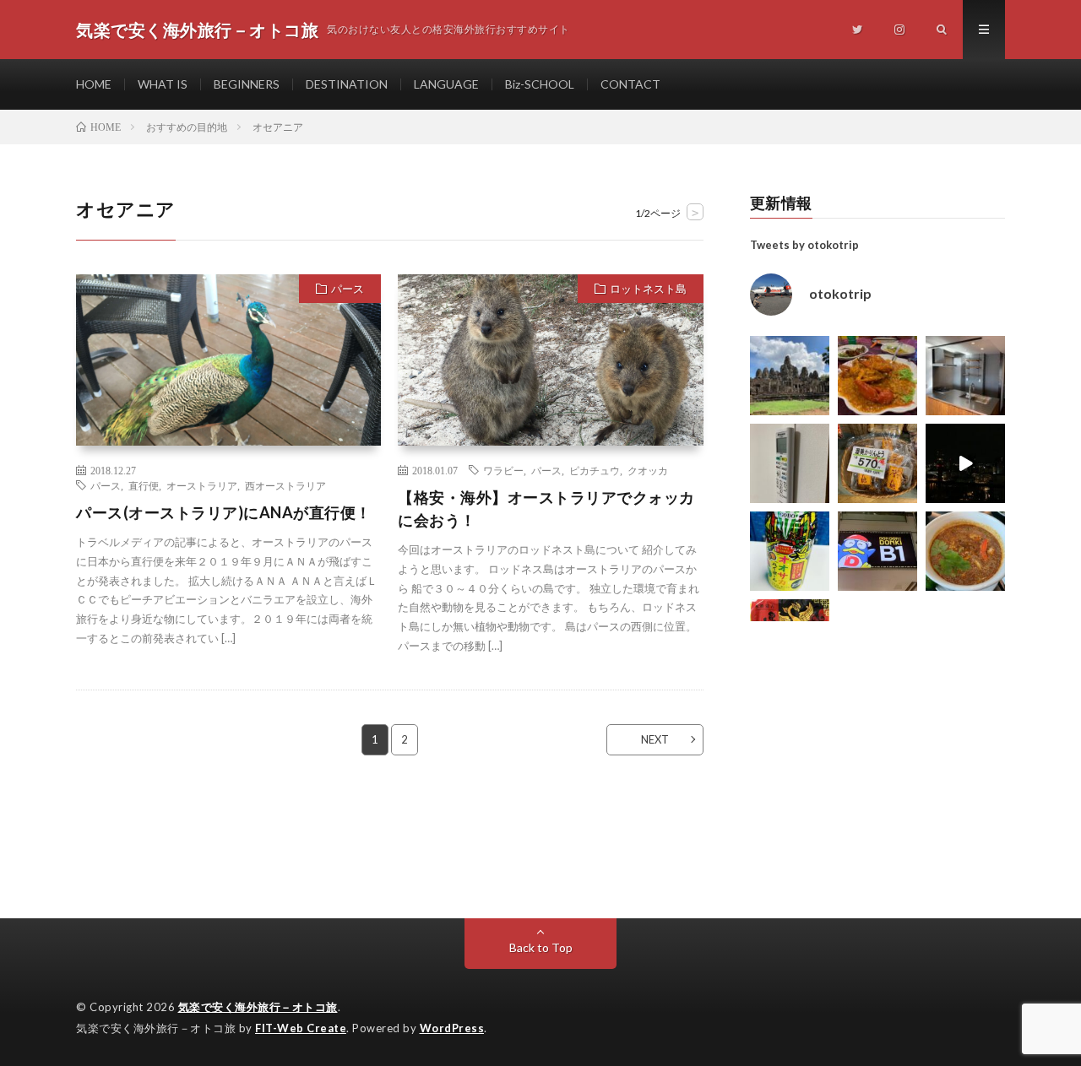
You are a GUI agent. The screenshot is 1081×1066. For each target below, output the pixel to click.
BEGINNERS (247, 84)
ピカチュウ (594, 470)
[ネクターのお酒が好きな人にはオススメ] (789, 551)
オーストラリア (201, 485)
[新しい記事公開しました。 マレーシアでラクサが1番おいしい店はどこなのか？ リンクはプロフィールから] (965, 551)
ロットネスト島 (648, 288)
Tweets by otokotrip (804, 245)
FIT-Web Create (300, 1028)
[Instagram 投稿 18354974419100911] (789, 463)
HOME (93, 84)
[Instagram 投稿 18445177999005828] (877, 375)
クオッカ (647, 470)
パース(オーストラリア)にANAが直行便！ (224, 512)
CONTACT (630, 84)
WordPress (452, 1028)
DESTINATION (347, 84)
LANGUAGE (446, 84)
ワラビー (503, 470)
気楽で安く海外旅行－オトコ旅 (258, 1007)
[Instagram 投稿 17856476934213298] (789, 375)
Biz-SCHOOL (539, 84)
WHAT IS (162, 84)
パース (347, 288)
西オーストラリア (285, 485)
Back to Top (541, 947)
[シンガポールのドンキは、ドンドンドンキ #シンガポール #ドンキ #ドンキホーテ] (877, 551)
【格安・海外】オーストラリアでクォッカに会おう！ (546, 508)
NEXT (655, 739)
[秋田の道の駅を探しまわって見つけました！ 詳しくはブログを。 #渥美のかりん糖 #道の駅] (877, 463)
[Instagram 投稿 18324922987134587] (965, 375)
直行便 (143, 485)
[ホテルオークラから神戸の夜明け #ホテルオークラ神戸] (965, 463)
